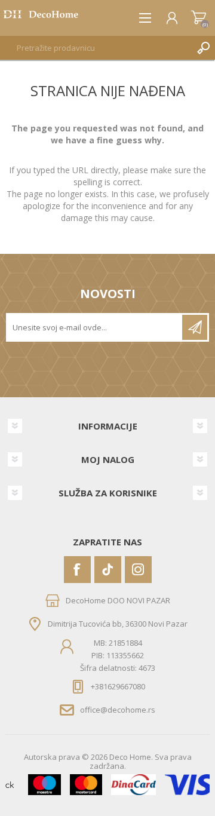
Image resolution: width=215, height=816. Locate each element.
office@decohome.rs (117, 709)
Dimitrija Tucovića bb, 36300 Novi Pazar (118, 623)
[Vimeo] (107, 569)
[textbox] (95, 48)
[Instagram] (138, 569)
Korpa (198, 18)
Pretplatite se (194, 327)
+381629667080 (118, 686)
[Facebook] (77, 569)
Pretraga (203, 48)
